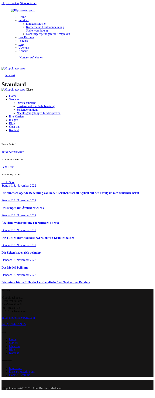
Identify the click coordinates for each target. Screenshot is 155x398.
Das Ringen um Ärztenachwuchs (23, 208)
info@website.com (13, 151)
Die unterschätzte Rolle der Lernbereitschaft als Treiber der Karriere (46, 282)
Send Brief (8, 167)
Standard (7, 185)
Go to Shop (8, 182)
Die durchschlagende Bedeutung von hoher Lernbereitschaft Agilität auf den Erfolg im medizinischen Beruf (70, 193)
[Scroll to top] (4, 394)
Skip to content (10, 3)
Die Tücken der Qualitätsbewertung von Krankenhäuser (38, 237)
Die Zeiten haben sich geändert (21, 252)
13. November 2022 (24, 185)
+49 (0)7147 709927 (14, 324)
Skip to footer (28, 3)
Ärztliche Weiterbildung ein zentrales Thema (30, 222)
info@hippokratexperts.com (18, 317)
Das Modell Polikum (15, 267)
